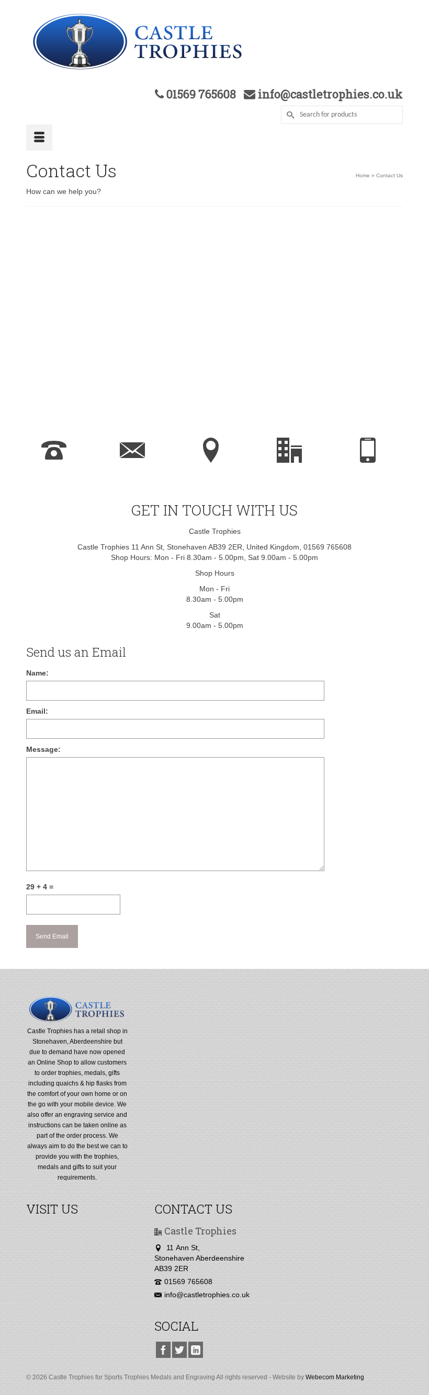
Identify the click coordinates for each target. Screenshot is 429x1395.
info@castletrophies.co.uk (207, 1294)
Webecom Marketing (335, 1377)
